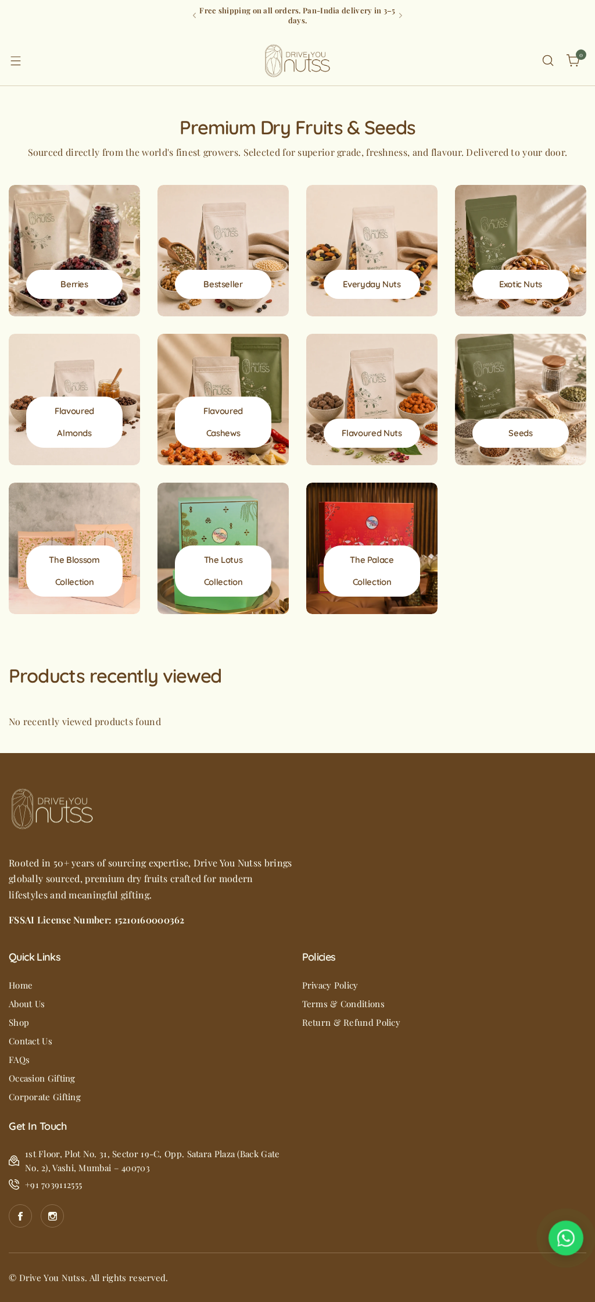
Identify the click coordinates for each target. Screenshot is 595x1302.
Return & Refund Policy (351, 1022)
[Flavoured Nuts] (372, 399)
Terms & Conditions (343, 1004)
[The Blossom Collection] (74, 548)
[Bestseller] (223, 250)
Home (21, 985)
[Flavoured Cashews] (223, 399)
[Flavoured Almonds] (74, 399)
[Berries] (74, 250)
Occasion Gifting (42, 1078)
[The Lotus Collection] (223, 548)
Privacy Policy (330, 985)
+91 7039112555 (53, 1184)
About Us (27, 1004)
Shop (19, 1022)
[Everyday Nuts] (372, 250)
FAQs (19, 1059)
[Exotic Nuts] (520, 250)
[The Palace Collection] (372, 548)
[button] (194, 15)
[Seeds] (520, 399)
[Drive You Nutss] (297, 60)
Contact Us (30, 1041)
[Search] (548, 60)
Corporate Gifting (45, 1097)
